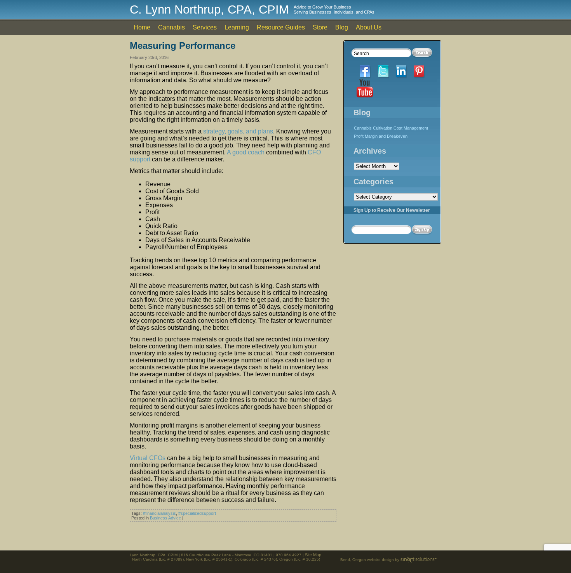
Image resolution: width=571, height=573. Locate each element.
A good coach (246, 152)
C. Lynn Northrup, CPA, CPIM (209, 9)
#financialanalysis (159, 513)
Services (205, 27)
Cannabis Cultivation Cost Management (391, 128)
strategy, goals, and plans (238, 131)
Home (142, 27)
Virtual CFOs (147, 458)
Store (320, 27)
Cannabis (171, 27)
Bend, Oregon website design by (370, 559)
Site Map (313, 554)
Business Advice (165, 518)
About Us (368, 27)
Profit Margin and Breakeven (380, 136)
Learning (237, 27)
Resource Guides (281, 27)
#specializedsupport (197, 513)
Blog (341, 27)
